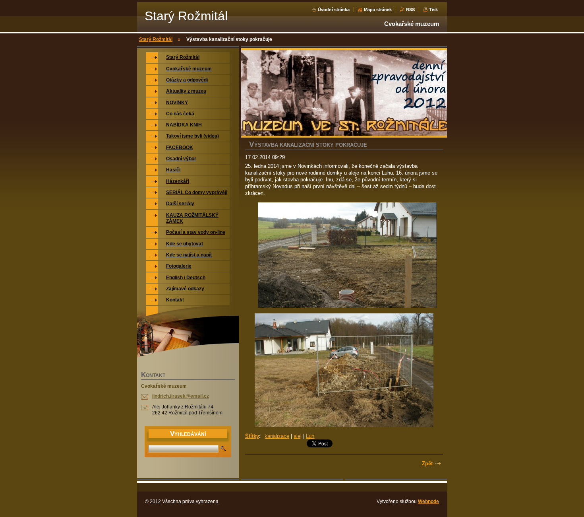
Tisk (433, 9)
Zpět (427, 463)
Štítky (252, 436)
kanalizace (277, 436)
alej (298, 436)
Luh (310, 436)
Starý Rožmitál (155, 39)
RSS (410, 9)
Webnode (428, 501)
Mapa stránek (378, 9)
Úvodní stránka (334, 9)
